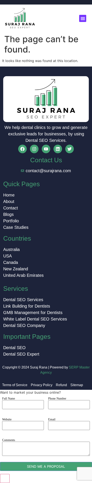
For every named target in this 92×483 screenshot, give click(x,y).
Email (51, 419)
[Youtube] (46, 149)
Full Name (8, 398)
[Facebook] (22, 149)
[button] (82, 18)
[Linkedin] (57, 149)
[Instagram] (34, 149)
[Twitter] (69, 149)
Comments (8, 440)
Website (7, 419)
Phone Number (57, 398)
